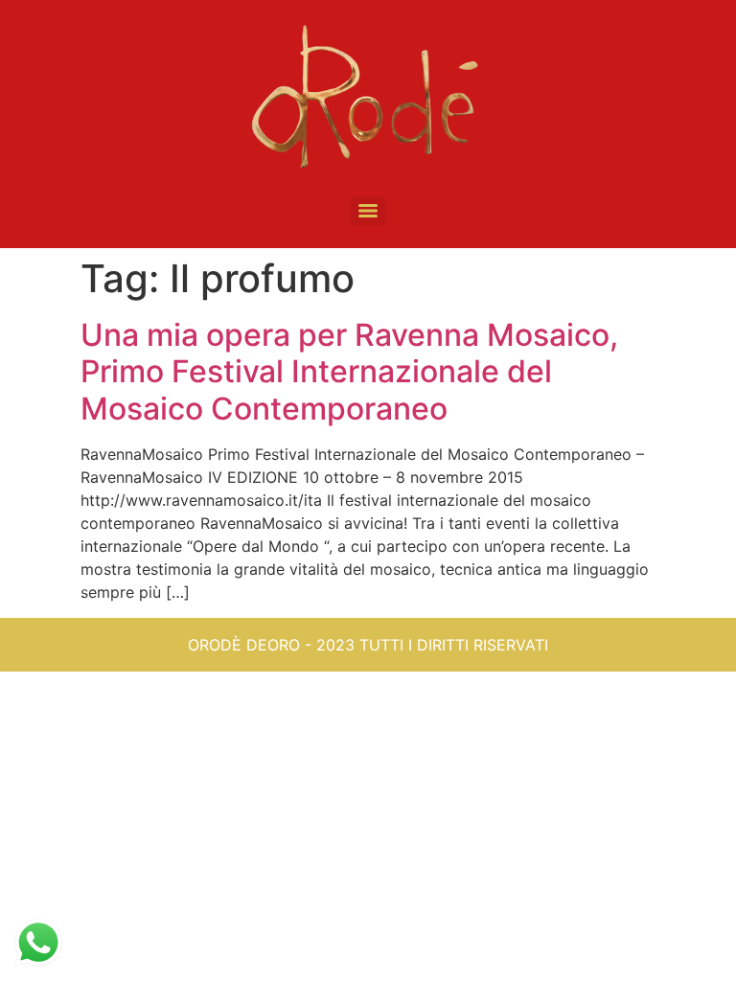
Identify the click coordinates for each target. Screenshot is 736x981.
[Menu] (368, 210)
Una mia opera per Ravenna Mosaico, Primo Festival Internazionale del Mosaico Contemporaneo (349, 371)
